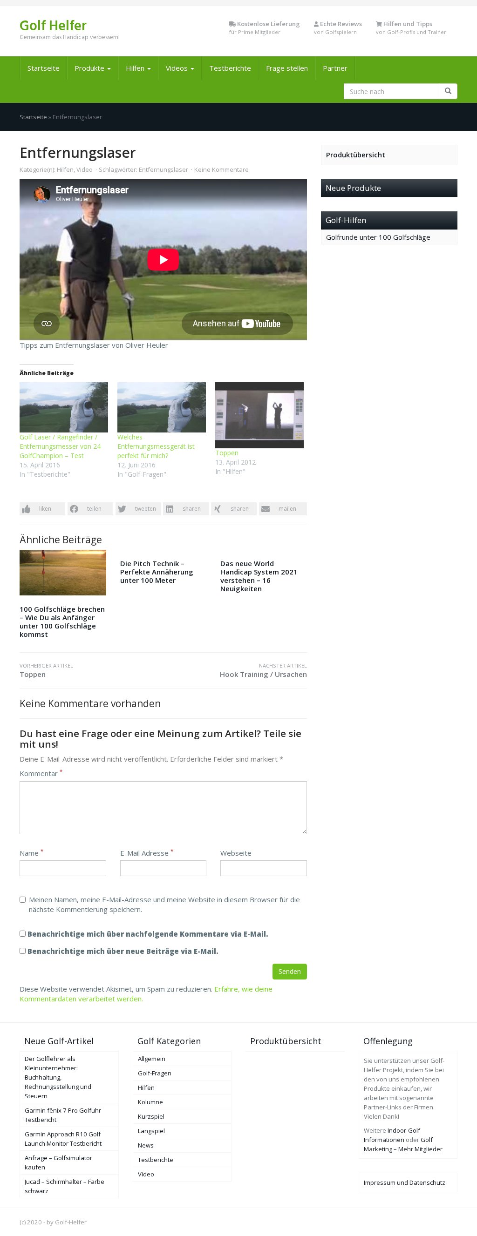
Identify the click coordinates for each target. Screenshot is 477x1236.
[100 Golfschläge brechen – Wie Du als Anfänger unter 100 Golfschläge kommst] (63, 572)
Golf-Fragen (154, 1073)
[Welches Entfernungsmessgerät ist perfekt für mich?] (161, 407)
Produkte (90, 68)
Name (31, 853)
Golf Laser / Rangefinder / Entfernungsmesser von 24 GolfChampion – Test (60, 446)
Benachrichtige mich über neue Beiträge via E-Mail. (122, 951)
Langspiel (151, 1131)
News (146, 1145)
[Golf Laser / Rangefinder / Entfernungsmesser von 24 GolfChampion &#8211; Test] (64, 407)
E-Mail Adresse (146, 853)
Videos (178, 68)
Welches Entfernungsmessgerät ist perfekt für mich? (156, 446)
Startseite (43, 68)
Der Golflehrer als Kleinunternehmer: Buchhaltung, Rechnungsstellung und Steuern (58, 1077)
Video (84, 169)
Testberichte (230, 68)
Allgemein (151, 1058)
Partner (335, 68)
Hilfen (136, 68)
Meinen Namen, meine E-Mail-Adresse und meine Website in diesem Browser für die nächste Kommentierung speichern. (164, 904)
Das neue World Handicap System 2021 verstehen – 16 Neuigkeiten (259, 576)
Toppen (226, 452)
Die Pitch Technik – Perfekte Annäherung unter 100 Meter (156, 572)
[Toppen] (259, 415)
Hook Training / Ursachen (263, 670)
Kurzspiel (151, 1116)
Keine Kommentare (221, 169)
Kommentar (41, 773)
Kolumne (150, 1102)
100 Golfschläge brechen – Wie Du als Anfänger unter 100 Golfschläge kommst (62, 621)
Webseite (236, 853)
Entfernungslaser (163, 169)
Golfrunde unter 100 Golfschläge (378, 237)
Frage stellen (287, 68)
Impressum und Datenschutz (404, 1182)
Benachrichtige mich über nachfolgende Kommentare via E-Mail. (147, 934)
